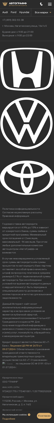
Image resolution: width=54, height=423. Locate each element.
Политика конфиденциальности (21, 209)
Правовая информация (15, 216)
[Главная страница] (14, 4)
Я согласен (44, 416)
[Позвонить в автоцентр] (41, 4)
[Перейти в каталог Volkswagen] (27, 149)
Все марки (42, 12)
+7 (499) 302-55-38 (13, 20)
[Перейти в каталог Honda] (27, 94)
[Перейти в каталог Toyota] (27, 203)
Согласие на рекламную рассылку (22, 212)
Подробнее (8, 419)
